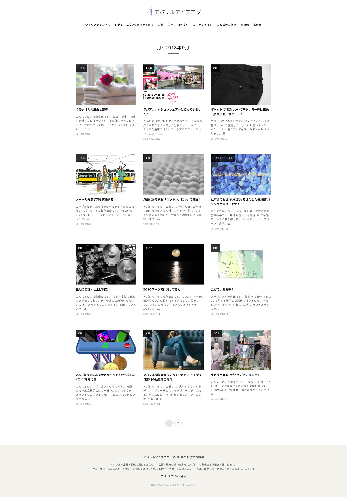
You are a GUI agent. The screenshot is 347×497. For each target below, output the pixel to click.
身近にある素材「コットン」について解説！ (172, 199)
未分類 (257, 25)
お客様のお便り (226, 25)
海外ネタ (183, 25)
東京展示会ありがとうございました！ (235, 375)
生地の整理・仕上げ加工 (92, 289)
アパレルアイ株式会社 (173, 476)
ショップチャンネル (97, 25)
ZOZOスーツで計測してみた (162, 289)
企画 (160, 25)
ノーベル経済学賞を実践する (94, 199)
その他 (245, 25)
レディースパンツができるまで (134, 25)
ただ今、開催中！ (222, 289)
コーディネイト (203, 25)
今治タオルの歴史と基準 (92, 109)
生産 (170, 25)
